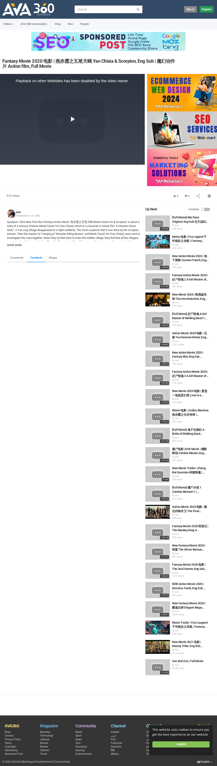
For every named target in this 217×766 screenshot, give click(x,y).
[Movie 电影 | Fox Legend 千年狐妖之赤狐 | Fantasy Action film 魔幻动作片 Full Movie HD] (157, 242)
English (115, 732)
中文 (113, 739)
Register (206, 9)
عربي (114, 735)
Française (116, 743)
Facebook (36, 257)
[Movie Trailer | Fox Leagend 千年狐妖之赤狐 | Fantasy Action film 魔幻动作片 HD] (157, 627)
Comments (17, 257)
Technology (46, 735)
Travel (43, 753)
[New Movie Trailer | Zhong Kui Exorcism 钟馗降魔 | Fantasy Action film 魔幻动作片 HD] (157, 474)
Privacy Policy (13, 739)
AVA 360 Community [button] (33, 23)
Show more (14, 245)
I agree (181, 744)
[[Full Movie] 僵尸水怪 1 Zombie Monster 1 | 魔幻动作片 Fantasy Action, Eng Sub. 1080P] (157, 494)
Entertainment (83, 753)
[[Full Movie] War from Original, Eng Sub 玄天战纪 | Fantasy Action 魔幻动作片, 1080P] (157, 223)
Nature (44, 743)
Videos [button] (7, 23)
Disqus (53, 257)
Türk (148, 753)
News (78, 739)
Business (45, 732)
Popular (84, 23)
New (70, 23)
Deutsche (116, 746)
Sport (78, 735)
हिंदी (113, 750)
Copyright (10, 746)
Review (44, 746)
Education (81, 746)
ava (18, 212)
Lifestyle (44, 739)
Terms (8, 743)
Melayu (115, 753)
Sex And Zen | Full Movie (187, 661)
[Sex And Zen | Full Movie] (157, 667)
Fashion (44, 750)
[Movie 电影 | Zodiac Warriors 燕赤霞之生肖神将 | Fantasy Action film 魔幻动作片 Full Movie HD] (157, 416)
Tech (78, 743)
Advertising (11, 750)
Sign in (190, 9)
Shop (58, 23)
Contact (9, 735)
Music (78, 732)
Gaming (80, 750)
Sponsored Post (14, 753)
